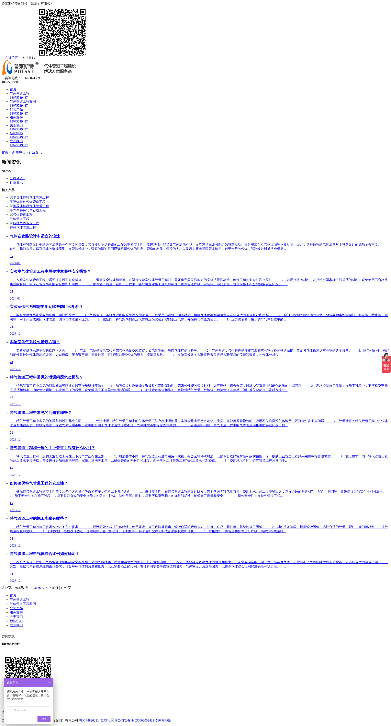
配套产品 (16, 608)
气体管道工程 (19, 599)
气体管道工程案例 (23, 604)
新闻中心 (18, 152)
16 (50, 587)
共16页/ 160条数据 (16, 587)
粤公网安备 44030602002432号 (135, 720)
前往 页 (61, 587)
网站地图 (164, 720)
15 (46, 587)
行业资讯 (35, 152)
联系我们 (16, 625)
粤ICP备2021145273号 (94, 720)
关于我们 (16, 616)
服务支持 (16, 612)
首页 (13, 89)
